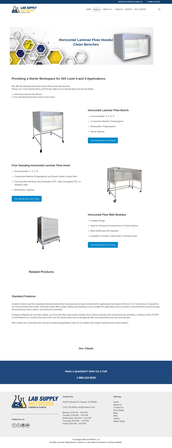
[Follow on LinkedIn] (23, 425)
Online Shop (119, 421)
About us (107, 9)
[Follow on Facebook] (14, 425)
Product (96, 9)
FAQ (115, 416)
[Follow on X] (18, 425)
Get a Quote (140, 9)
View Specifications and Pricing (103, 140)
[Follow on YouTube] (28, 425)
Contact (129, 9)
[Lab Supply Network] (24, 9)
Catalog (119, 9)
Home (88, 9)
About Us (117, 405)
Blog (115, 413)
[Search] (159, 9)
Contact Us (118, 407)
